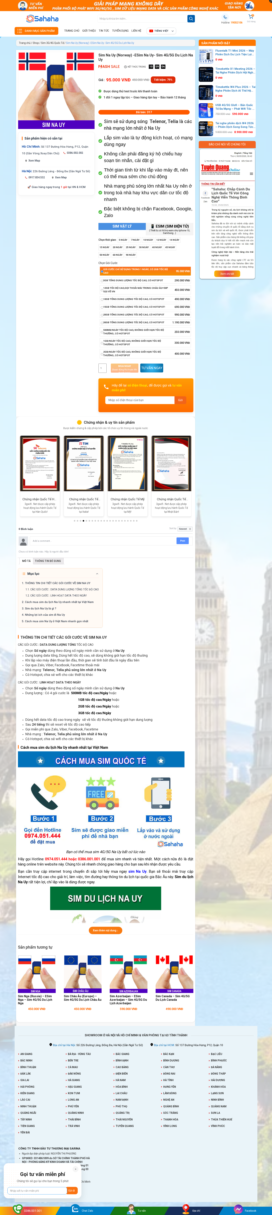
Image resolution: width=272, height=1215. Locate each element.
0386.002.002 (75, 152)
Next (200, 214)
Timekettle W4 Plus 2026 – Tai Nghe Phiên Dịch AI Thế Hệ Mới (235, 89)
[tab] (26, 561)
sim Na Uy (137, 871)
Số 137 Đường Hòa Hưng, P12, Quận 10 (188, 1045)
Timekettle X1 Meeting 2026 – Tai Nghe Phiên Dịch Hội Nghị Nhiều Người (235, 71)
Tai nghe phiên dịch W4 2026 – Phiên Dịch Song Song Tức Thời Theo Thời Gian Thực (234, 125)
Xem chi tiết (227, 274)
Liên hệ (136, 30)
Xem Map (34, 160)
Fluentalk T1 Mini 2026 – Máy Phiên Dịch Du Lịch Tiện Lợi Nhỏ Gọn (234, 52)
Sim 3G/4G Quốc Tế (52, 42)
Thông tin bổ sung (48, 560)
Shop (36, 42)
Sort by (172, 528)
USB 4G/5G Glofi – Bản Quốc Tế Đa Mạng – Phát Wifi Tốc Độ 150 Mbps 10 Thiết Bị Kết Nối (235, 107)
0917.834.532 (36, 177)
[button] (173, 121)
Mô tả (26, 560)
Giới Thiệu (89, 30)
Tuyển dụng (120, 30)
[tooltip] (173, 121)
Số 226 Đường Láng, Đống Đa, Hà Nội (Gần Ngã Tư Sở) (98, 1045)
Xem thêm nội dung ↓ (105, 930)
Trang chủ (71, 30)
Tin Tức (104, 30)
